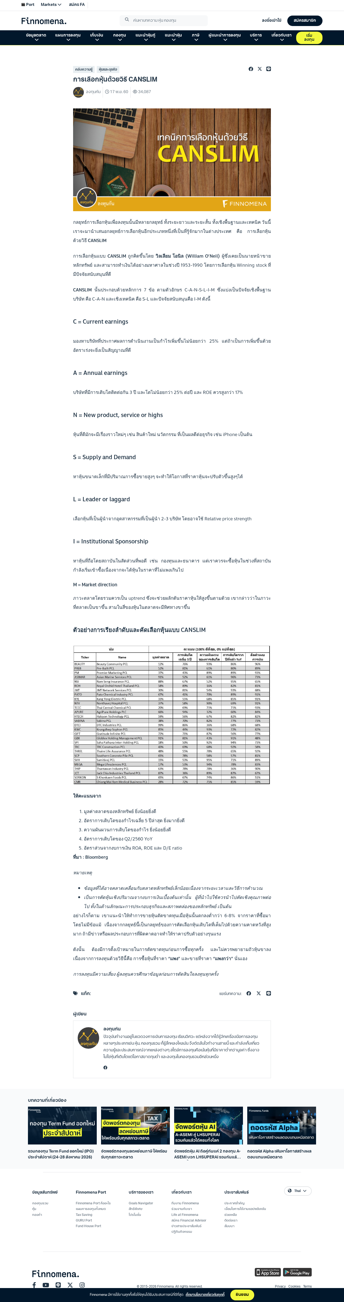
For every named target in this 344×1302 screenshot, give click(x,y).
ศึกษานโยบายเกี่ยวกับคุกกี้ (205, 1295)
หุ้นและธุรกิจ (108, 69)
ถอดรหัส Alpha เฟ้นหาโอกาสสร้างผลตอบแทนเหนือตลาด (279, 1154)
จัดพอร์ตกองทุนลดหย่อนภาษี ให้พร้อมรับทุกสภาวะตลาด (134, 1154)
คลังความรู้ (83, 69)
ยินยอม (242, 1295)
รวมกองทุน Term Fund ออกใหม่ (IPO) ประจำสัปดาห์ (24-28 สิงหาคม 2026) (61, 1154)
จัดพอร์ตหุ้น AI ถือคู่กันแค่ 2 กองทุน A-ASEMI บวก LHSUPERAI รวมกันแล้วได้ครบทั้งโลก (207, 1155)
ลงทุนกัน (112, 1029)
